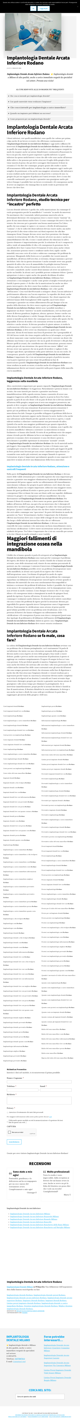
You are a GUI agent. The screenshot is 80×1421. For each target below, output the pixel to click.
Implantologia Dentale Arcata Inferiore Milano (30, 1214)
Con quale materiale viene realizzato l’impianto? (30, 102)
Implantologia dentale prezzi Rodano (49, 1295)
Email (43, 1086)
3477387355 (20, 1359)
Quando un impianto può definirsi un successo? (30, 113)
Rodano (25, 1312)
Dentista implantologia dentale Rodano (41, 1306)
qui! (50, 1117)
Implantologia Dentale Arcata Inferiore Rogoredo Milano (34, 1216)
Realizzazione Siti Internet (17, 1416)
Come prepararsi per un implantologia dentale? (30, 119)
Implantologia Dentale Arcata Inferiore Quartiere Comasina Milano (56, 1348)
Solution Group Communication (60, 1416)
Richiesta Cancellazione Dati (39, 1415)
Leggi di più (44, 8)
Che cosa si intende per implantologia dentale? (30, 96)
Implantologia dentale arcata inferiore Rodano (27, 1298)
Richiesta (11, 1094)
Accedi (62, 1415)
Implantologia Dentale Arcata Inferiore (30, 1311)
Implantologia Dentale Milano (20, 1287)
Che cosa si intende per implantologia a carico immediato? (38, 107)
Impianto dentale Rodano (34, 1300)
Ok (33, 8)
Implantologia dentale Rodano (20, 1295)
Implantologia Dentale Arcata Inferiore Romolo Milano (33, 1219)
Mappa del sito (54, 1415)
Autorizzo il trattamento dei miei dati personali (26, 1112)
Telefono (11, 1086)
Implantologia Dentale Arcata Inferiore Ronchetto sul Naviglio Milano (40, 1227)
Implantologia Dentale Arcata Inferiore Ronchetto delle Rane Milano (39, 1225)
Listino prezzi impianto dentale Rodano (24, 1303)
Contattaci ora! (19, 1362)
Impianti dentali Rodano (56, 1300)
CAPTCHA (11, 1126)
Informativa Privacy (21, 1415)
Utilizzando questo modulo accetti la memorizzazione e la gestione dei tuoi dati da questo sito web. (36, 1121)
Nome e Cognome (15, 1078)
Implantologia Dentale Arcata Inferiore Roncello (31, 1222)
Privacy (11, 1108)
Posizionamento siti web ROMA (38, 1416)
